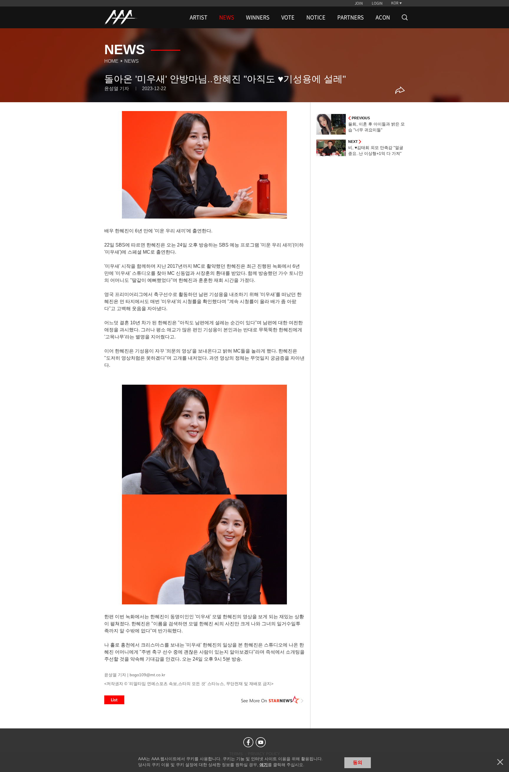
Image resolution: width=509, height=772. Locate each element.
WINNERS (258, 17)
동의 (357, 762)
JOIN (359, 3)
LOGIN (377, 3)
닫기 (500, 762)
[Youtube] (261, 742)
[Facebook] (248, 742)
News (131, 61)
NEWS (226, 17)
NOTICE (315, 17)
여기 (264, 764)
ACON (383, 17)
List (114, 699)
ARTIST (198, 17)
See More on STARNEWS (272, 699)
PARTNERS (350, 17)
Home (111, 61)
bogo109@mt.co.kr (147, 674)
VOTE (288, 17)
